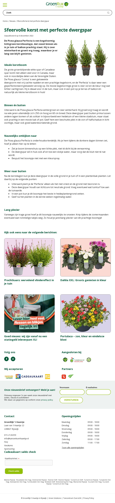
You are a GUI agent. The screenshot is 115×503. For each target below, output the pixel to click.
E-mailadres (91, 387)
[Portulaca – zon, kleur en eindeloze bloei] (85, 313)
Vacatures (8, 445)
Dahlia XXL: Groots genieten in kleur (83, 280)
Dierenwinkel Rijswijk (39, 480)
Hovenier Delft (52, 480)
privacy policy (47, 400)
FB (6, 359)
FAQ (6, 442)
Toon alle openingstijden (73, 447)
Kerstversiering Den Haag (64, 482)
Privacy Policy (88, 498)
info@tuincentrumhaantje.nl (16, 438)
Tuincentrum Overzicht (72, 498)
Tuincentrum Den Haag (60, 484)
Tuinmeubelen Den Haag (35, 482)
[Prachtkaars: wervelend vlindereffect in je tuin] (29, 257)
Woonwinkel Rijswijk (80, 482)
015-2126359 (10, 435)
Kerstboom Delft (50, 482)
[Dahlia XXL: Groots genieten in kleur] (85, 257)
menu (5, 5)
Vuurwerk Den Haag (95, 482)
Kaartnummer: (12, 458)
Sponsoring (9, 448)
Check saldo (13, 471)
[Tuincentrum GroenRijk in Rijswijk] (57, 5)
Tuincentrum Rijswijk (91, 480)
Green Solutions (55, 498)
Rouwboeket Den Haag (23, 480)
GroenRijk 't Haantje (14, 422)
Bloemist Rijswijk (9, 480)
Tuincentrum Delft (77, 480)
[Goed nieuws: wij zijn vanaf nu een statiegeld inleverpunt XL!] (29, 313)
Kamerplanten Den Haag (18, 482)
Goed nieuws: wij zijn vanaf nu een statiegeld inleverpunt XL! (25, 338)
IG (13, 359)
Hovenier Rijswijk (64, 480)
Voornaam (64, 387)
